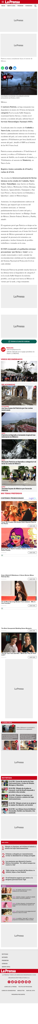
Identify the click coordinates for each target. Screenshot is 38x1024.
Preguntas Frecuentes (18, 994)
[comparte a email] (14, 68)
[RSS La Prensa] (29, 982)
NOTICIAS (5, 954)
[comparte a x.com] (10, 68)
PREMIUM (5, 960)
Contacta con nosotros (9, 990)
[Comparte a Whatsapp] (2, 68)
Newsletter (20, 990)
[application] (19, 371)
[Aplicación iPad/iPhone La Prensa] (22, 982)
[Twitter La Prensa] (12, 982)
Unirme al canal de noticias (20, 341)
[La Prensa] (8, 970)
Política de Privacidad (25, 986)
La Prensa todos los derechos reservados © (19, 975)
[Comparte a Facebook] (6, 68)
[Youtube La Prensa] (19, 982)
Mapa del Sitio (30, 990)
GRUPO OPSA (6, 967)
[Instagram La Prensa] (15, 982)
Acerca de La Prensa (10, 986)
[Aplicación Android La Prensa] (26, 982)
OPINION (4, 963)
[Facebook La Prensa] (9, 982)
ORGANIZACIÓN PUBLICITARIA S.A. (19, 978)
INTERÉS (5, 957)
